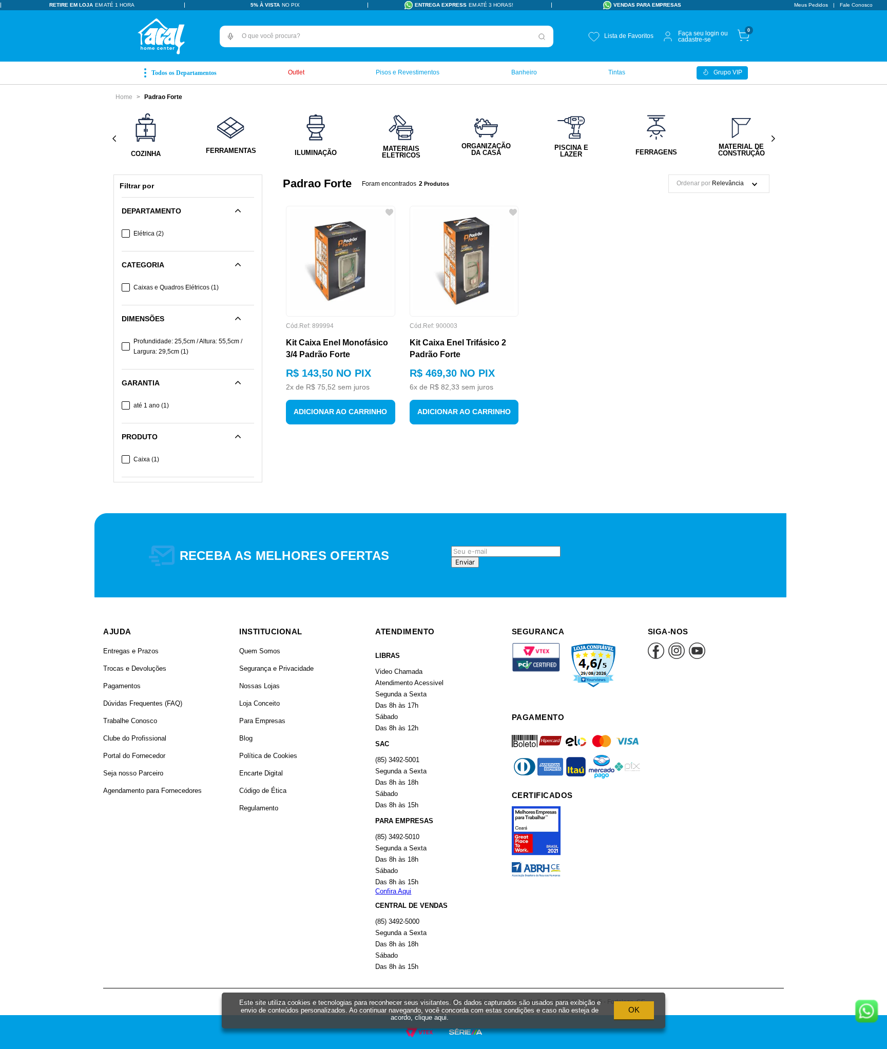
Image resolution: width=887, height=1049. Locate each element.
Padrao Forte (163, 97)
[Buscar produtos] (542, 36)
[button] (230, 36)
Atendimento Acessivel (409, 683)
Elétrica (148, 233)
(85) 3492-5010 (397, 837)
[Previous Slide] (114, 139)
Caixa (146, 459)
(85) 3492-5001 (397, 760)
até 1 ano (151, 405)
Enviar (465, 562)
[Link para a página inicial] (123, 97)
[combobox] (386, 36)
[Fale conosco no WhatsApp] (866, 1012)
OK (634, 1009)
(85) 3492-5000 (397, 921)
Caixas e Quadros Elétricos (176, 287)
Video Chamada (398, 671)
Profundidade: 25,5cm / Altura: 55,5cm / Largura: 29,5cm (187, 346)
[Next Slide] (773, 139)
